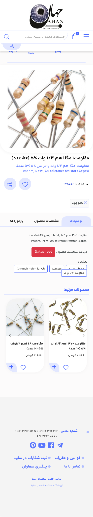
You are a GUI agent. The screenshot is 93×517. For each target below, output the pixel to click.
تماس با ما (72, 466)
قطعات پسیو (76, 269)
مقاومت (57, 269)
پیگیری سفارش (34, 466)
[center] (7, 36)
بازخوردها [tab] (17, 221)
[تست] (60, 446)
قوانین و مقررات (67, 458)
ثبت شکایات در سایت (30, 458)
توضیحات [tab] (76, 221)
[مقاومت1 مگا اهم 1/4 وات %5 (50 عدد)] (46, 408)
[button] (83, 335)
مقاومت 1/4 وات (74, 273)
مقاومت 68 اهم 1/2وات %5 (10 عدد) (26, 346)
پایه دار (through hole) (31, 269)
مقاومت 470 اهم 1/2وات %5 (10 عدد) (68, 346)
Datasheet (43, 252)
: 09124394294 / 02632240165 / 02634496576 (46, 434)
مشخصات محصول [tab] (46, 221)
